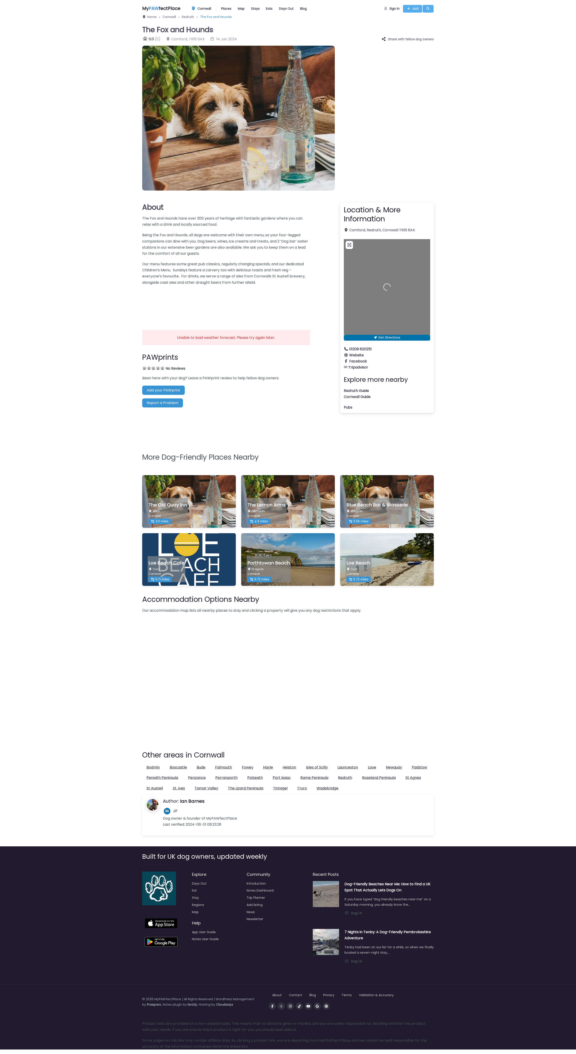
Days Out (286, 8)
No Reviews (175, 368)
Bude (201, 767)
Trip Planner (256, 897)
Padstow (419, 767)
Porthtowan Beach (269, 563)
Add (415, 8)
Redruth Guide (356, 390)
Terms (347, 995)
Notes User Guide (205, 939)
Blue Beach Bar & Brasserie (377, 505)
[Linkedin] (167, 811)
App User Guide (204, 932)
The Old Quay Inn (167, 505)
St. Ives (179, 788)
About (153, 207)
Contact (295, 995)
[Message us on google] (317, 1006)
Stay (195, 897)
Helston (289, 767)
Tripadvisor (358, 367)
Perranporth (226, 777)
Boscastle (178, 767)
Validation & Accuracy (376, 995)
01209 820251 (360, 349)
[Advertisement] (226, 304)
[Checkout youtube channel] (308, 1006)
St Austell (154, 788)
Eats (269, 8)
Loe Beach (358, 563)
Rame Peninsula (314, 777)
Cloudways (224, 1004)
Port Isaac (282, 777)
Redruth (345, 777)
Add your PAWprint (163, 390)
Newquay (394, 767)
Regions (198, 905)
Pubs (348, 407)
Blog (303, 8)
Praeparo (154, 1004)
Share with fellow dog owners (411, 39)
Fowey (247, 767)
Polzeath (255, 777)
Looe (372, 767)
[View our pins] (326, 1006)
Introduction (256, 883)
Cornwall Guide (357, 396)
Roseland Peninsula (379, 777)
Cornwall (204, 8)
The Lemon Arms (267, 505)
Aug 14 (356, 913)
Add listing (255, 905)
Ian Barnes (192, 801)
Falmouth (223, 767)
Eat (194, 890)
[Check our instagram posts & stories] (290, 1006)
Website (356, 355)
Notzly (192, 1004)
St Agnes (413, 777)
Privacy (328, 995)
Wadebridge (327, 788)
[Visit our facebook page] (272, 1006)
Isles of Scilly (317, 767)
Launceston (348, 767)
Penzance (197, 777)
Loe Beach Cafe (166, 563)
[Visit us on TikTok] (299, 1006)
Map (241, 8)
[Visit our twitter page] (281, 1006)
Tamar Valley (206, 788)
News (251, 912)
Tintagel (280, 788)
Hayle (268, 767)
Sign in (394, 8)
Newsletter (255, 919)
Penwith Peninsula (162, 777)
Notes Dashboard (260, 890)
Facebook (358, 361)
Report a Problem (162, 402)
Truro (302, 788)
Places (226, 8)
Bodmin (153, 767)
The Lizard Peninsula (245, 788)
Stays (255, 8)
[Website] (175, 811)
